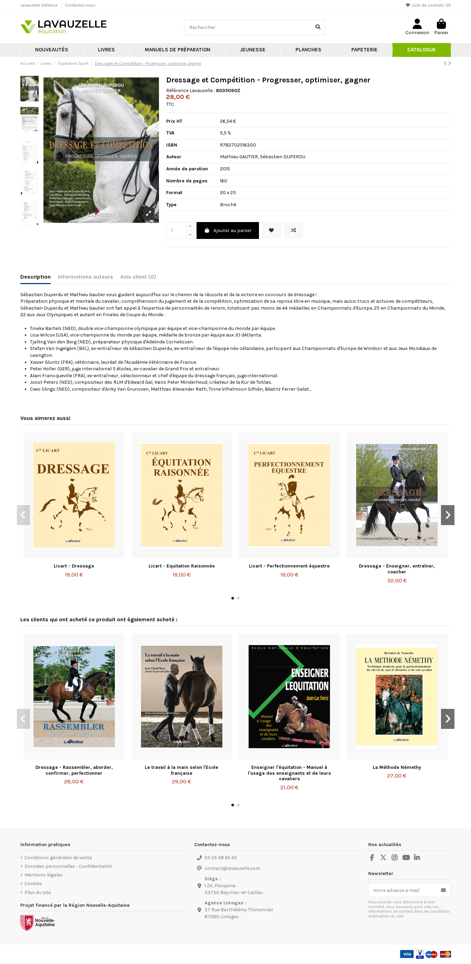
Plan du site (37, 892)
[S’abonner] (443, 890)
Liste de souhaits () (431, 5)
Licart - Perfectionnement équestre (289, 566)
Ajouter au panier (232, 230)
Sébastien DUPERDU (282, 157)
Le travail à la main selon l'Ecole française (181, 770)
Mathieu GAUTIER (239, 157)
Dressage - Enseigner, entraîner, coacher (397, 569)
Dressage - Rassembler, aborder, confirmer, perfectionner (74, 770)
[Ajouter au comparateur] (293, 230)
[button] (106, 50)
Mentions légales (43, 875)
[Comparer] (74, 556)
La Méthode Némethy (397, 767)
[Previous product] (446, 64)
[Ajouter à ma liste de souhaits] (271, 230)
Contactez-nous (80, 5)
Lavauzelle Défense (39, 5)
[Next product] (449, 64)
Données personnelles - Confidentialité (68, 866)
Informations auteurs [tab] (85, 276)
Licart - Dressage (74, 566)
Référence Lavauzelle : (190, 90)
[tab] (138, 278)
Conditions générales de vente (58, 858)
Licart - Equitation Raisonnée (182, 566)
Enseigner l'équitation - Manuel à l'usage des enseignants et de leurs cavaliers (289, 773)
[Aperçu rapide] (84, 556)
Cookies (33, 883)
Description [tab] (35, 276)
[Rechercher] (318, 27)
